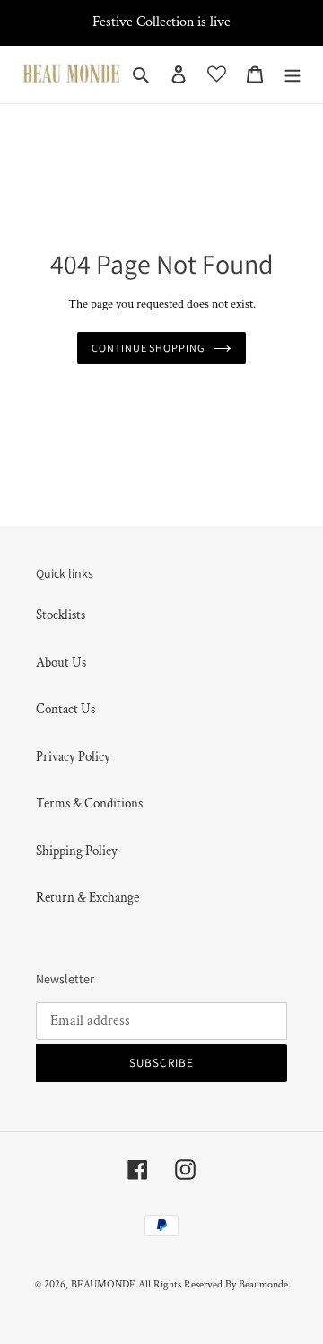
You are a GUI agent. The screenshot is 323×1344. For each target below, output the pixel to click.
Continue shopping (148, 347)
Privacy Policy (73, 756)
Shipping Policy (77, 851)
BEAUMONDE (103, 1284)
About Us (61, 662)
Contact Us (65, 709)
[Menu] (292, 75)
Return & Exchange (87, 897)
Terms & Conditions (89, 803)
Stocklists (60, 615)
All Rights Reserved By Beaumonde (213, 1284)
